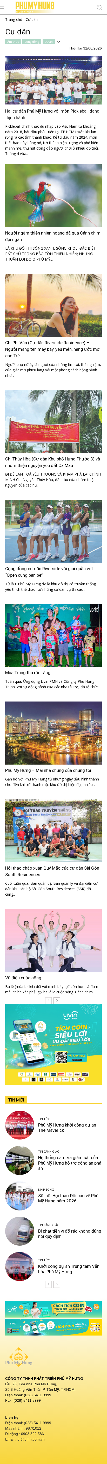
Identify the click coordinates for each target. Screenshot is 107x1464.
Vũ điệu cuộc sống (23, 977)
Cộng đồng (31, 42)
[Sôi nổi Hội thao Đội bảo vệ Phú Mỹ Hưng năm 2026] (19, 1195)
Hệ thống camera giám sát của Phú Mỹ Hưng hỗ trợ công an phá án (69, 1163)
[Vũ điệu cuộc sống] (53, 940)
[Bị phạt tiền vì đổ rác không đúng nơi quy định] (19, 1231)
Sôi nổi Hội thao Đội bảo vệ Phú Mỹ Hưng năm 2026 (68, 1198)
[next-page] (57, 1000)
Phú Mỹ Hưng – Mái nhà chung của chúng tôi (48, 770)
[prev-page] (48, 1000)
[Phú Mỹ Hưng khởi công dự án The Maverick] (19, 1125)
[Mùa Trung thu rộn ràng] (53, 635)
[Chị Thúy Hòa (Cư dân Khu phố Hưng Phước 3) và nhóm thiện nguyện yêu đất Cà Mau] (53, 421)
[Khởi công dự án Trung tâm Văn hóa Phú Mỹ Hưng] (19, 1266)
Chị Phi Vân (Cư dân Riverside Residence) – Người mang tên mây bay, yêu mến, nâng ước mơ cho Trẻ (52, 349)
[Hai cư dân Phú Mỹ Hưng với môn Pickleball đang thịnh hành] (53, 80)
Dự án (49, 42)
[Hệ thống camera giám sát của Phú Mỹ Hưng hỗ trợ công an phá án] (19, 1160)
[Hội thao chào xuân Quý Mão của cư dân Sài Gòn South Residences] (53, 830)
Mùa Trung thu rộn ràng (27, 672)
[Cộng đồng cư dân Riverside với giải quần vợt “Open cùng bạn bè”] (53, 531)
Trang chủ (13, 19)
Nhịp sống (46, 1189)
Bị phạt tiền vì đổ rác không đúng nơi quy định (69, 1233)
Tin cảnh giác (48, 1151)
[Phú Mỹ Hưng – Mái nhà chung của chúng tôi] (53, 733)
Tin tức (44, 1118)
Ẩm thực (13, 42)
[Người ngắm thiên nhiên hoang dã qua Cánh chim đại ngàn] (53, 195)
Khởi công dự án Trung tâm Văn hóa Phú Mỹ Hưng (68, 1269)
